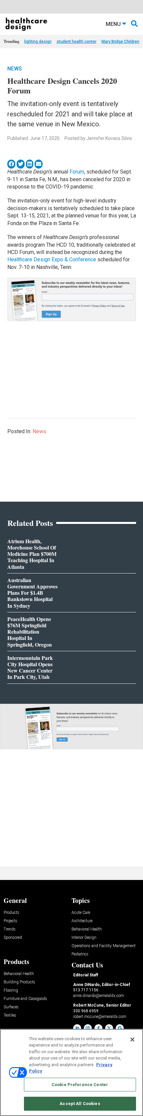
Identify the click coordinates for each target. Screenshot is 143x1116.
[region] (71, 1072)
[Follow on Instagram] (88, 1028)
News (14, 68)
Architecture (82, 921)
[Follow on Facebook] (98, 1028)
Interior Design (84, 937)
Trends (10, 929)
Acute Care (81, 913)
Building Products (19, 982)
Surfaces (11, 1007)
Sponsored (13, 937)
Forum (77, 172)
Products (11, 913)
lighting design (38, 41)
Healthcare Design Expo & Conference (51, 259)
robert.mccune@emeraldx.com (99, 1016)
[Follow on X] (109, 1028)
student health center (76, 41)
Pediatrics (80, 954)
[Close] (132, 1039)
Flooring (11, 990)
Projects (10, 921)
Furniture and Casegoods (25, 999)
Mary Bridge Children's (121, 41)
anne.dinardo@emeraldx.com (98, 995)
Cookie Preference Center (80, 1084)
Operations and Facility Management (104, 946)
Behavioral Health (87, 929)
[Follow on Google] (120, 1028)
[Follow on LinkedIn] (77, 1028)
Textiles (10, 1015)
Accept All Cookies (80, 1103)
